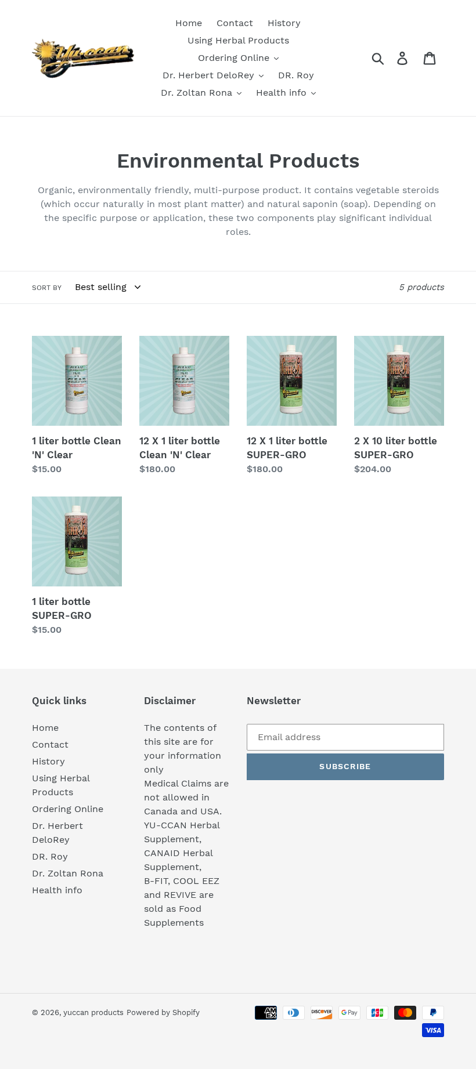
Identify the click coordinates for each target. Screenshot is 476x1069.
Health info (57, 890)
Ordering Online (67, 808)
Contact (50, 744)
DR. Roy (50, 856)
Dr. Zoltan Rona (67, 873)
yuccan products (93, 1012)
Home (45, 727)
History (48, 761)
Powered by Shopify (163, 1012)
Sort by (47, 288)
